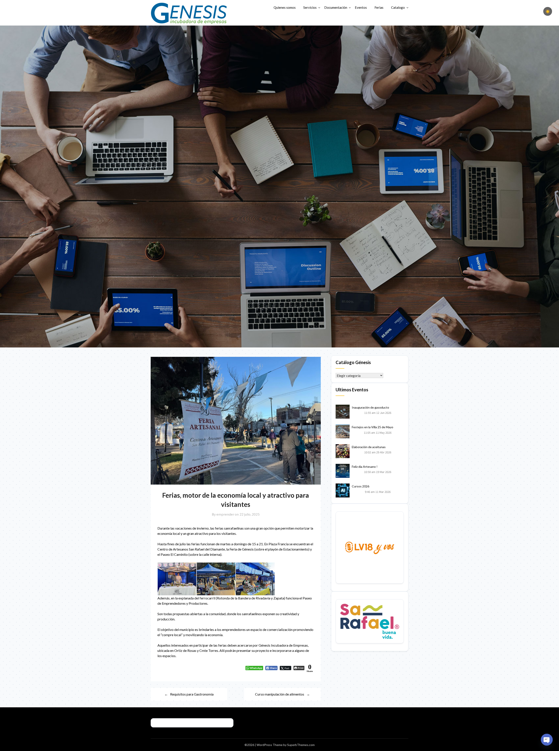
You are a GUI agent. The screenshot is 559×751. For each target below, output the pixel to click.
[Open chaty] (547, 740)
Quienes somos (285, 7)
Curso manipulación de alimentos (279, 694)
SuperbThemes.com (301, 745)
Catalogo (398, 7)
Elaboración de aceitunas (369, 447)
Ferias (378, 7)
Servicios (310, 7)
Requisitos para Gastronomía (192, 694)
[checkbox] (547, 11)
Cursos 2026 (360, 486)
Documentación (335, 7)
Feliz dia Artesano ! (365, 466)
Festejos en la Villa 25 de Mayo (372, 427)
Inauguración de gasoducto (370, 407)
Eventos (361, 7)
